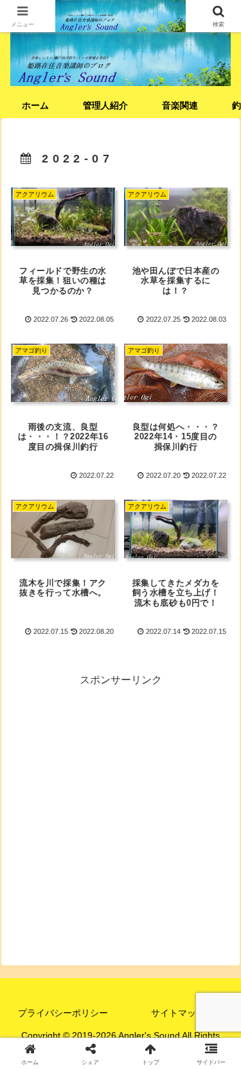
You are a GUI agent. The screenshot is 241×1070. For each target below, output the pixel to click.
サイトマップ (178, 1013)
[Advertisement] (120, 809)
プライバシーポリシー (63, 1013)
